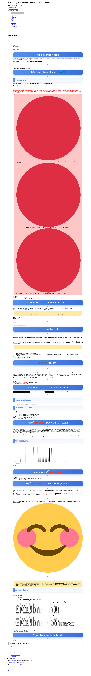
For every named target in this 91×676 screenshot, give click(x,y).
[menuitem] (13, 17)
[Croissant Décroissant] (24, 643)
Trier (20, 643)
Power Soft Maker (61, 87)
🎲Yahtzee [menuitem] (13, 19)
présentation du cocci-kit (28, 85)
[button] (11, 43)
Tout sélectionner (19, 595)
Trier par (11, 643)
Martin (21, 664)
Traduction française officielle (14, 662)
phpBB (15, 660)
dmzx (24, 664)
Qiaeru (22, 662)
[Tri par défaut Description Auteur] (16, 643)
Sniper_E (17, 664)
